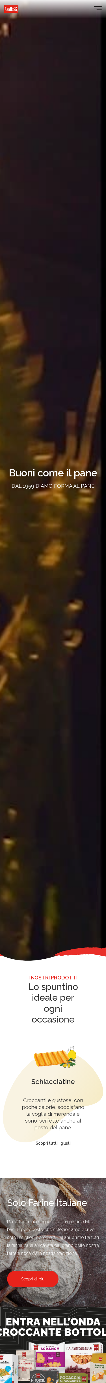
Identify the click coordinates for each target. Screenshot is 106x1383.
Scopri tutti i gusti (53, 1143)
